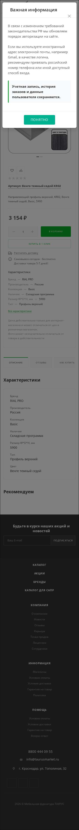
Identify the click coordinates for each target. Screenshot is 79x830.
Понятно (39, 119)
